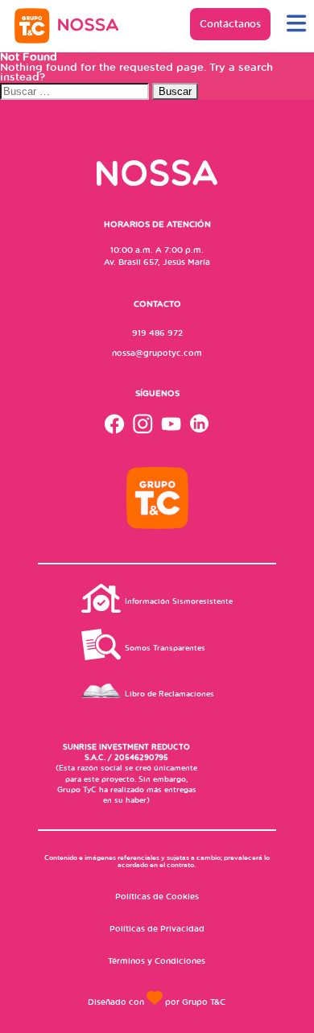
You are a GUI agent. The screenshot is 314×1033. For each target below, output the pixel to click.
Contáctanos (230, 24)
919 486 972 (157, 332)
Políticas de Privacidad (157, 928)
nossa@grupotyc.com (157, 352)
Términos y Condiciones (156, 960)
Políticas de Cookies (157, 896)
